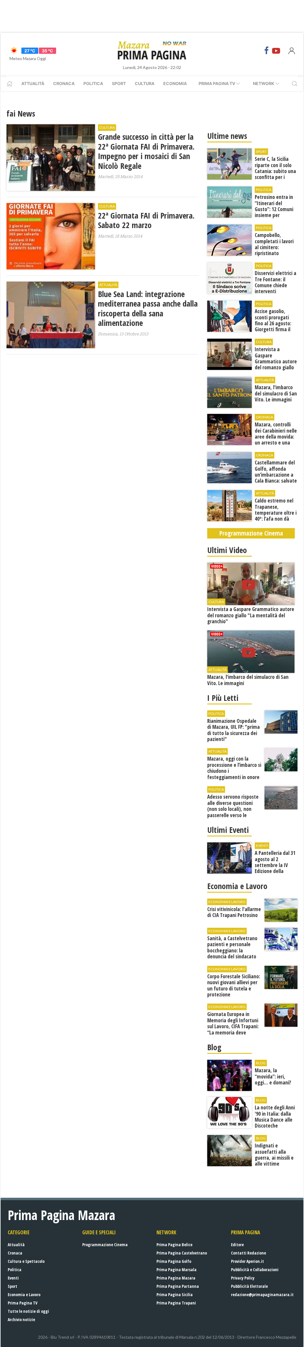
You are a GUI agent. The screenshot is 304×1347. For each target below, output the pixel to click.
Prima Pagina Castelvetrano (181, 1253)
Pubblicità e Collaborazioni (254, 1269)
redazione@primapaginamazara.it (262, 1294)
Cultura (144, 83)
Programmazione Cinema (105, 1244)
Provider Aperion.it (247, 1261)
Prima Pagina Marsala (176, 1269)
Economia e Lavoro (24, 1294)
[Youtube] (276, 50)
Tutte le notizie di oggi (28, 1311)
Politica (93, 83)
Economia (175, 83)
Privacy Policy (242, 1278)
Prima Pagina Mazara (175, 1278)
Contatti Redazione (248, 1253)
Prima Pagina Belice (174, 1244)
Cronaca (64, 83)
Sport (119, 83)
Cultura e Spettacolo (26, 1261)
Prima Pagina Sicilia (174, 1294)
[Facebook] (266, 50)
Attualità (32, 83)
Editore (237, 1244)
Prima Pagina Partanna (177, 1286)
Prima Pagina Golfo (173, 1261)
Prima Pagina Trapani (176, 1303)
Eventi (13, 1278)
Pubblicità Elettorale (249, 1286)
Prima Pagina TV (22, 1303)
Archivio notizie (21, 1319)
